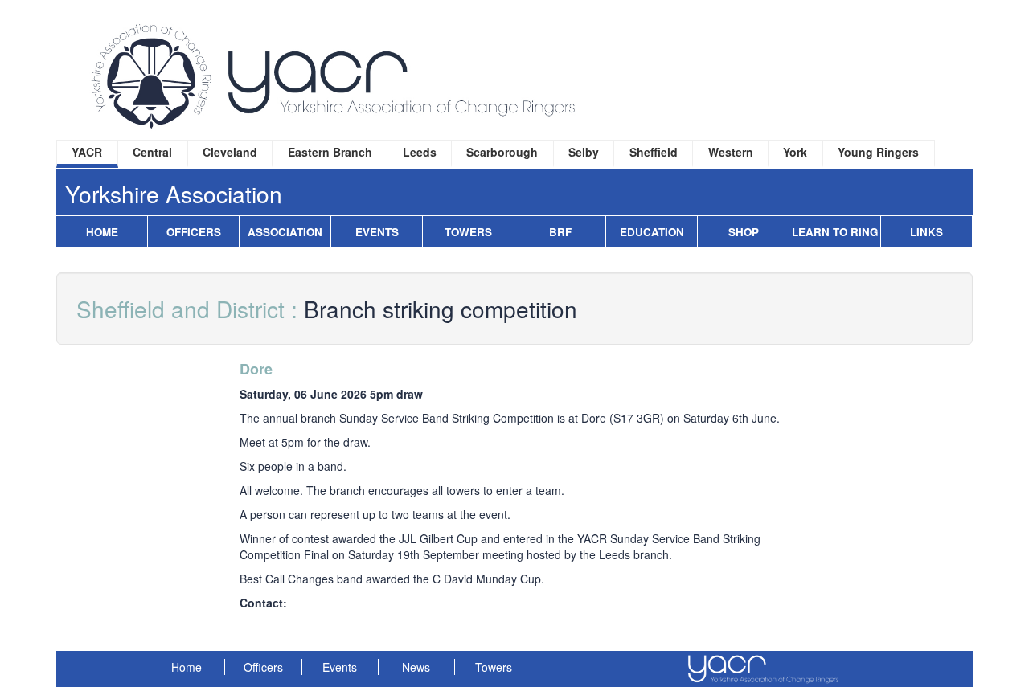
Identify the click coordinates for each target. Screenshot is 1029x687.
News (416, 667)
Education (652, 231)
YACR (87, 152)
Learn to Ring (835, 231)
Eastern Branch (330, 152)
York (795, 152)
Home (102, 231)
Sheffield (653, 152)
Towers (468, 231)
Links (926, 231)
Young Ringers (878, 152)
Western (730, 152)
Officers (193, 231)
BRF (560, 231)
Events (377, 231)
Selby (583, 152)
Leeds (420, 152)
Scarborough (502, 152)
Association (285, 231)
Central (152, 152)
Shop (743, 231)
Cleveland (230, 152)
